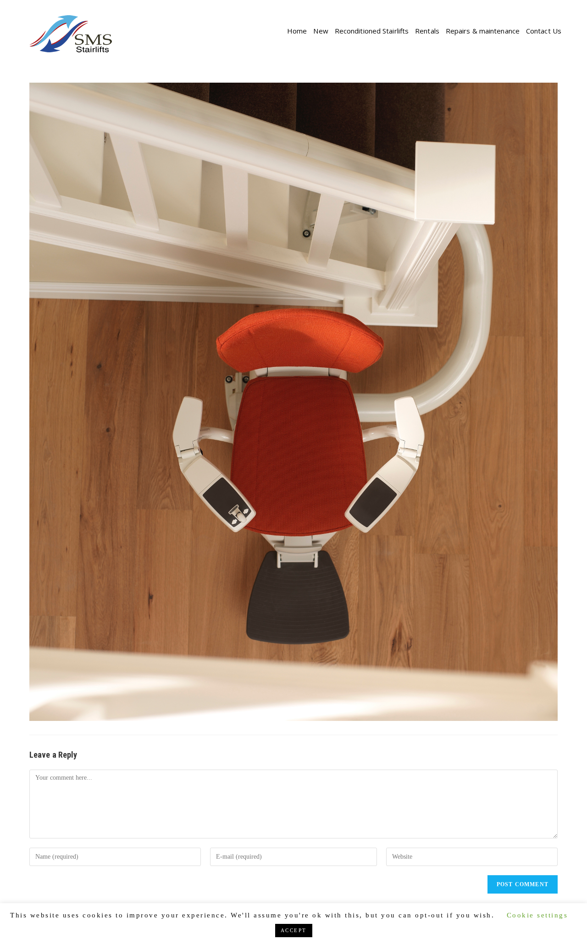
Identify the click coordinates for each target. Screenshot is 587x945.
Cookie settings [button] (537, 915)
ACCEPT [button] (294, 930)
